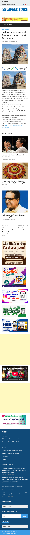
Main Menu (8, 24)
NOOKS (4, 447)
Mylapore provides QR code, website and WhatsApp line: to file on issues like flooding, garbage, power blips (14, 470)
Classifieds (5, 456)
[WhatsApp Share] (12, 68)
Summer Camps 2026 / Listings (10, 453)
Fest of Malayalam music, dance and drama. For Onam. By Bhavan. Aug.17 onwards (13, 182)
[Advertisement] (15, 349)
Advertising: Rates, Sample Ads (10, 439)
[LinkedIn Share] (16, 68)
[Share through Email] (21, 68)
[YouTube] (26, 4)
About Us (4, 436)
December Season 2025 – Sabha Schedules (13, 442)
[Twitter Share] (8, 68)
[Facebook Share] (3, 68)
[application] (15, 373)
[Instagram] (23, 4)
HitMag (15, 533)
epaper (4, 444)
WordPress (9, 533)
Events (7, 29)
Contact (4, 459)
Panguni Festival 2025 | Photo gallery (12, 450)
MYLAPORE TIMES (13, 531)
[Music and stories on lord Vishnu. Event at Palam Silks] (15, 153)
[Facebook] (27, 4)
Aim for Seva (8, 125)
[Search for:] (15, 516)
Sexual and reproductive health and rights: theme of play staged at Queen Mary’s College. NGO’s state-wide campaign (15, 479)
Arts (3, 29)
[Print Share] (25, 68)
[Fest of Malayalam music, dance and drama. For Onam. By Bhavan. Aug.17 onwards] (15, 179)
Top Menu (6, 1)
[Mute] (23, 379)
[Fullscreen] (26, 379)
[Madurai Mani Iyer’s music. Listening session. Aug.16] (15, 213)
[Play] (4, 379)
